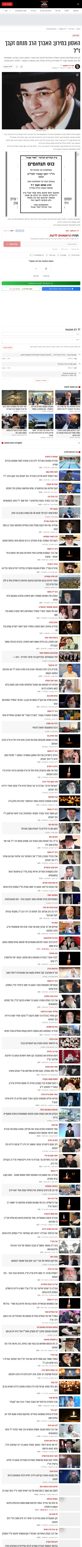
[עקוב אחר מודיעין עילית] (69, 255)
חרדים (57, 10)
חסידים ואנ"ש (45, 10)
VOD (67, 10)
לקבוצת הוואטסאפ (39, 283)
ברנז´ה (33, 10)
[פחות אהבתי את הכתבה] (36, 268)
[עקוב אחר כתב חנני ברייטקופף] (61, 65)
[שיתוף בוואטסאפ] (21, 67)
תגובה (4, 359)
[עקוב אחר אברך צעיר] (46, 255)
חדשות (76, 10)
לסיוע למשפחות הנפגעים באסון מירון (66, 149)
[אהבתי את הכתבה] (46, 268)
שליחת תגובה (7, 347)
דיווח (8, 359)
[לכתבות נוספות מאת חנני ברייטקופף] (77, 66)
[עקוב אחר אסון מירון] (58, 255)
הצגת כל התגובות (41, 380)
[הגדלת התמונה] (77, 75)
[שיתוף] (17, 67)
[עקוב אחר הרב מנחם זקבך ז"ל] (30, 255)
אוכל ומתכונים (20, 10)
